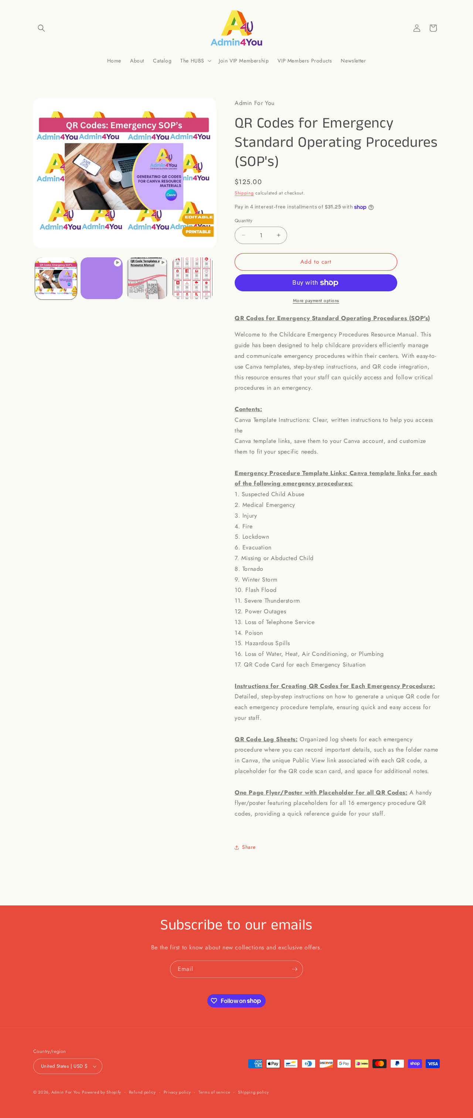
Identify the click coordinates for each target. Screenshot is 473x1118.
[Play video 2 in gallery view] (147, 278)
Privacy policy (177, 1092)
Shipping (244, 193)
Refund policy (142, 1092)
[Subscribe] (294, 969)
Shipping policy (253, 1092)
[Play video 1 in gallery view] (101, 278)
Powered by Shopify (101, 1092)
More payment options (316, 300)
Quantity (243, 220)
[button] (41, 28)
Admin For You (66, 1092)
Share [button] (249, 847)
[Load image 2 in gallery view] (193, 278)
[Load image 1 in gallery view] (56, 278)
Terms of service (214, 1092)
